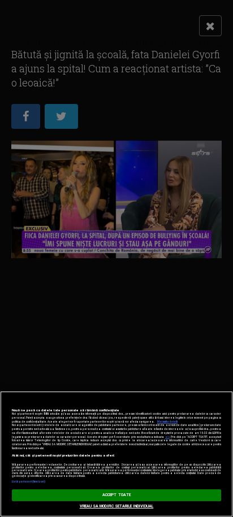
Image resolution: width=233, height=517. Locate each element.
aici (167, 437)
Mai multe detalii (167, 421)
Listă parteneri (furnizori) (28, 481)
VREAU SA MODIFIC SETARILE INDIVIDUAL (117, 506)
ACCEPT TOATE (116, 495)
